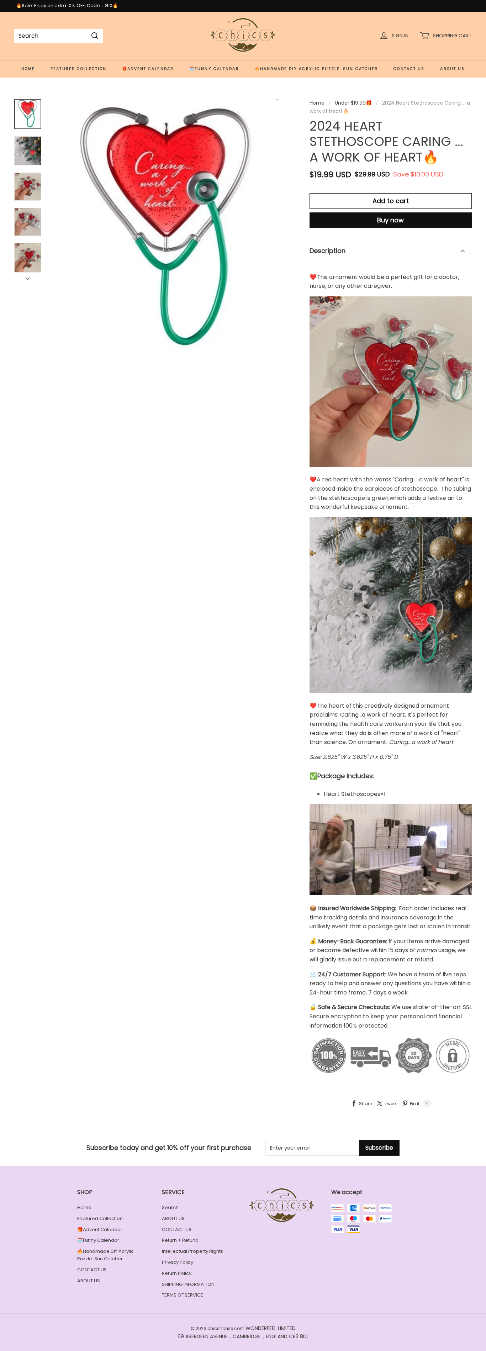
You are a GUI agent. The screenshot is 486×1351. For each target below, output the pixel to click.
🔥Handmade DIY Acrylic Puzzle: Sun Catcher (316, 69)
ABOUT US (452, 69)
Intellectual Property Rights (192, 1251)
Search (170, 1207)
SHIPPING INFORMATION (188, 1284)
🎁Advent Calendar (148, 69)
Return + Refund (180, 1240)
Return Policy (176, 1273)
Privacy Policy (177, 1262)
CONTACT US (408, 69)
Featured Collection (78, 69)
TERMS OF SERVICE (182, 1295)
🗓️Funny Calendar (214, 69)
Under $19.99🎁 (353, 102)
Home (28, 69)
